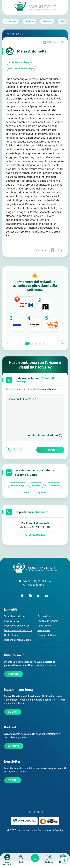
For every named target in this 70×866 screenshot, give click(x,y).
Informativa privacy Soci (17, 625)
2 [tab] (32, 343)
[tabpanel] (35, 303)
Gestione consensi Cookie (17, 639)
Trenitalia (54, 485)
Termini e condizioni (14, 616)
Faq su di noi (44, 616)
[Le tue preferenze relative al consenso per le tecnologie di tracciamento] (64, 860)
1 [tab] (27, 343)
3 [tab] (36, 343)
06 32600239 (36, 534)
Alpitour (41, 492)
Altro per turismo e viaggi (21, 68)
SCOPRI (12, 711)
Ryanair (36, 485)
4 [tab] (40, 343)
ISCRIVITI (13, 674)
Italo (26, 492)
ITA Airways (17, 485)
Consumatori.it (35, 6)
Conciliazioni (44, 625)
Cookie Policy (11, 635)
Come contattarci (46, 635)
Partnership (43, 630)
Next (62, 343)
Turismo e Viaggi (20, 62)
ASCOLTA (14, 746)
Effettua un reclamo (47, 620)
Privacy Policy (11, 620)
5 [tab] (44, 343)
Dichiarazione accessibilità (18, 630)
